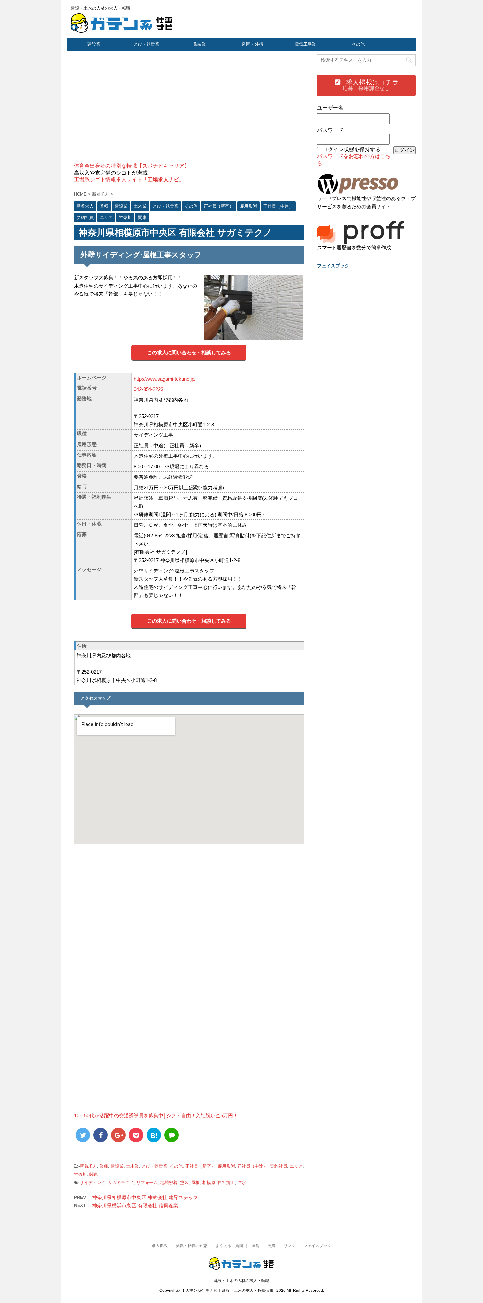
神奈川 (80, 1174)
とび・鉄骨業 (146, 44)
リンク (289, 1246)
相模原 (208, 1182)
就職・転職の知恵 (191, 1246)
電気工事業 (305, 44)
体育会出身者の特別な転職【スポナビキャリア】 (132, 166)
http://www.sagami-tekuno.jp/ (165, 379)
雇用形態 (226, 1166)
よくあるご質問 (229, 1246)
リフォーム (147, 1182)
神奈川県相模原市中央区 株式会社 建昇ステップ (145, 1197)
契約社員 (278, 1166)
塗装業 (199, 44)
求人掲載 (160, 1246)
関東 (93, 1174)
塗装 (184, 1182)
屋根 (195, 1182)
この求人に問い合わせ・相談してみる (189, 352)
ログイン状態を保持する (351, 149)
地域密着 (168, 1182)
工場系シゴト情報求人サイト (129, 179)
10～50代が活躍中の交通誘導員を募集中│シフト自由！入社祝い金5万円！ (156, 1115)
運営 (255, 1246)
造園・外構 (252, 44)
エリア (296, 1166)
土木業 (132, 1166)
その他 (358, 44)
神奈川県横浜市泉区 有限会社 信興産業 (135, 1205)
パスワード (330, 130)
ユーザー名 (330, 108)
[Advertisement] (189, 110)
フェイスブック (317, 1246)
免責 (271, 1246)
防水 (242, 1182)
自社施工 (226, 1182)
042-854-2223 (148, 389)
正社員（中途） (252, 1166)
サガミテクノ (121, 1182)
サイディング (92, 1182)
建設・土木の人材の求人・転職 (241, 1280)
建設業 (93, 44)
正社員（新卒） (200, 1166)
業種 (104, 1166)
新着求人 (88, 1166)
